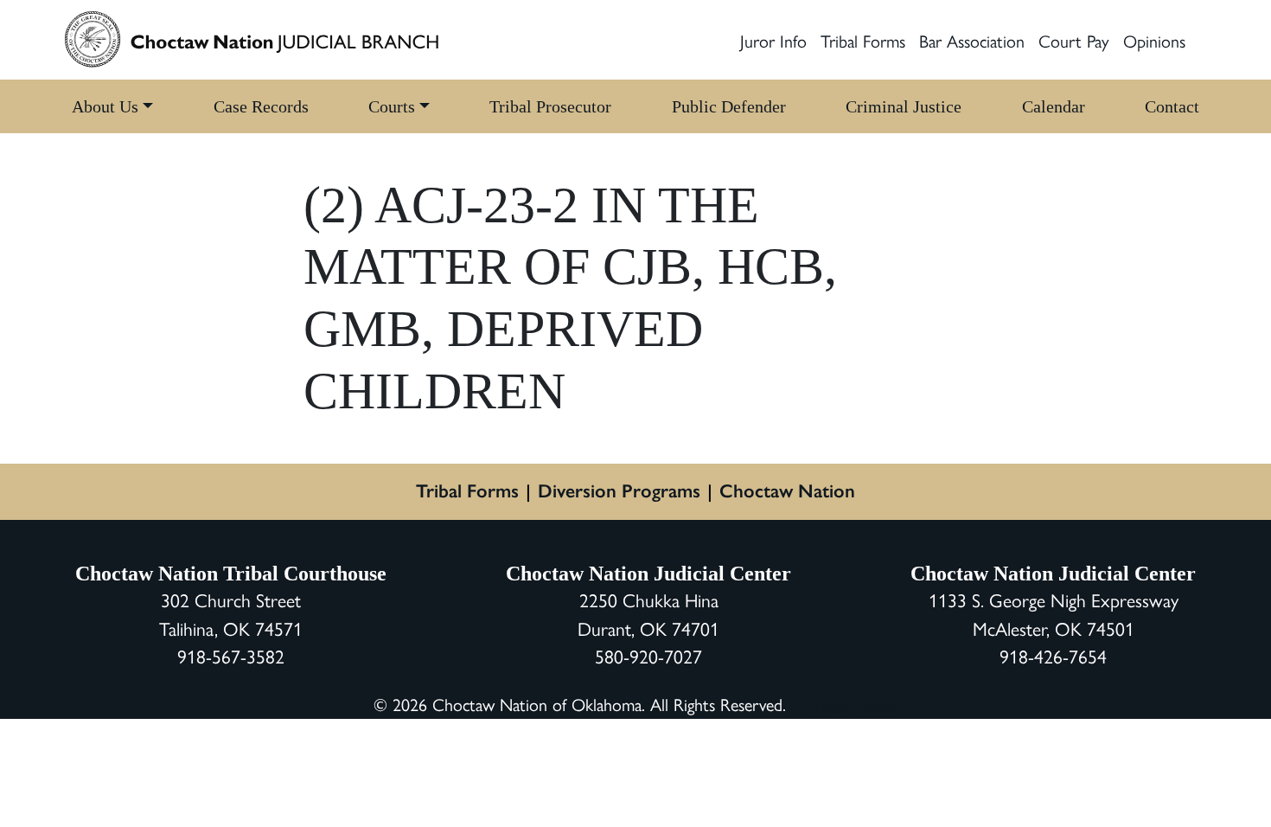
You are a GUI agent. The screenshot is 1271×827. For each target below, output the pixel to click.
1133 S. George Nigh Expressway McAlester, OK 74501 (1053, 613)
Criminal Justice (903, 106)
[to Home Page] (251, 40)
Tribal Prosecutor (550, 106)
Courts (391, 106)
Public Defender (729, 106)
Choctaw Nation (787, 491)
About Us (105, 106)
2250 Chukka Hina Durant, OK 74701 (648, 613)
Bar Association (972, 40)
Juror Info (773, 40)
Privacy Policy (852, 705)
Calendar (1053, 106)
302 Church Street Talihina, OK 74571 (231, 613)
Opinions (1154, 40)
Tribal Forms (863, 40)
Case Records (261, 106)
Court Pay (1073, 40)
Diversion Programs (619, 491)
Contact (1172, 106)
